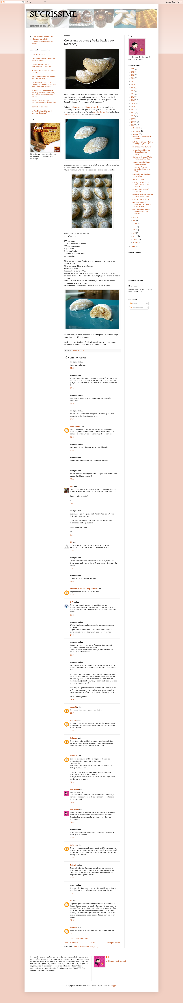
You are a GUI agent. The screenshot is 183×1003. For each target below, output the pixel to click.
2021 (133, 81)
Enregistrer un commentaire (78, 938)
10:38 (72, 479)
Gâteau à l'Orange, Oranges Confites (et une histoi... (142, 195)
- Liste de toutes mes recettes (42, 36)
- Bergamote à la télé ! (40, 39)
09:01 (72, 437)
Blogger (113, 986)
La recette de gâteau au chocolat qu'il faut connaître (141, 152)
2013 (133, 106)
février (135, 239)
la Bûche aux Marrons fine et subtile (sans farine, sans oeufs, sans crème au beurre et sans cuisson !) (43, 94)
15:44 (72, 535)
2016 (133, 97)
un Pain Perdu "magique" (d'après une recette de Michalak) (44, 102)
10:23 (72, 464)
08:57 (72, 419)
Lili (71, 542)
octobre (136, 134)
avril (134, 233)
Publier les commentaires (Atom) (86, 947)
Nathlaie (73, 865)
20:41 (72, 615)
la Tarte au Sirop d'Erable (141, 147)
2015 (133, 100)
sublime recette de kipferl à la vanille (85, 107)
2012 (133, 109)
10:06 (72, 655)
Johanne (73, 845)
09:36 (72, 450)
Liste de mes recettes (39, 54)
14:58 (72, 635)
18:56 (72, 878)
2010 (133, 116)
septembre (137, 217)
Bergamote (74, 789)
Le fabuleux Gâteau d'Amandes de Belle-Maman (43, 59)
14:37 (72, 933)
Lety (72, 486)
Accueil (92, 943)
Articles (134, 304)
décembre (137, 128)
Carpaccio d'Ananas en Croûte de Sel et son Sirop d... (141, 184)
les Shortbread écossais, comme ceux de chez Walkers (44, 78)
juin (134, 227)
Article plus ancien (113, 943)
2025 (133, 72)
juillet (135, 224)
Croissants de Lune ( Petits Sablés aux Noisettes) (142, 158)
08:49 (72, 404)
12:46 (72, 858)
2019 (133, 88)
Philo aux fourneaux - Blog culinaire (83, 589)
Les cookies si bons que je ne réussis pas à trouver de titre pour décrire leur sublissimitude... (44, 85)
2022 (133, 78)
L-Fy (72, 602)
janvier (135, 242)
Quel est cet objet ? (139, 179)
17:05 (72, 920)
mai (134, 230)
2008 (133, 122)
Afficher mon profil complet (116, 961)
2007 (133, 125)
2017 (133, 94)
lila (71, 901)
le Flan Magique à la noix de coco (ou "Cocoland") (42, 112)
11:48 (72, 700)
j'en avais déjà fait (71, 114)
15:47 (72, 713)
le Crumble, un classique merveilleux (141, 175)
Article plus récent (71, 943)
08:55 (72, 582)
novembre (137, 131)
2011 (133, 113)
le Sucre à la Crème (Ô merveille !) (140, 190)
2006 (133, 246)
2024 (133, 75)
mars (135, 236)
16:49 (72, 550)
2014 (133, 103)
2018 (133, 91)
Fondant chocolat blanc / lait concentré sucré (142, 163)
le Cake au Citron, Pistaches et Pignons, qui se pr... (142, 143)
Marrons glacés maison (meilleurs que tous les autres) (43, 65)
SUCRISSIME (53, 13)
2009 (133, 119)
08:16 (72, 388)
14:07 (72, 504)
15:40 (72, 595)
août (134, 220)
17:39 (72, 822)
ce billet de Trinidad (100, 112)
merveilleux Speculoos (40, 107)
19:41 (72, 568)
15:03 (72, 893)
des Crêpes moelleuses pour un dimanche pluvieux (141, 211)
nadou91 (73, 707)
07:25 (72, 368)
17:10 (72, 782)
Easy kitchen (75, 426)
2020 (133, 84)
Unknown (73, 738)
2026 (133, 69)
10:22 (72, 749)
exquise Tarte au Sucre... (141, 199)
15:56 (72, 731)
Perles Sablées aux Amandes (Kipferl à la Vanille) (141, 169)
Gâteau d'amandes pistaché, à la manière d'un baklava (141, 204)
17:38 (72, 802)
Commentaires (137, 308)
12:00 (72, 838)
